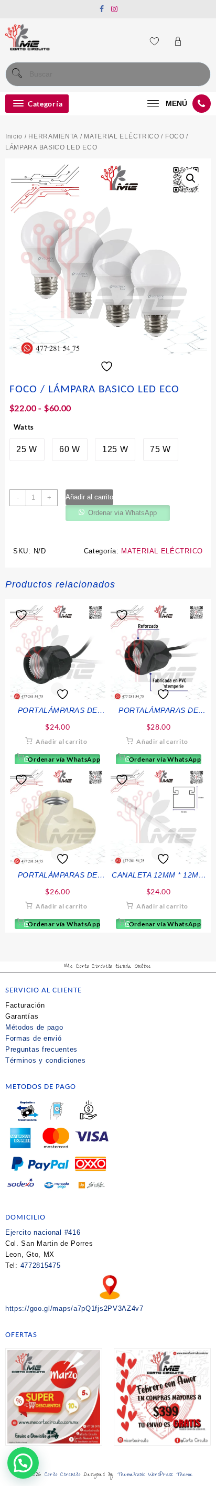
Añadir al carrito (89, 497)
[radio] (27, 449)
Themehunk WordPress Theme (155, 1475)
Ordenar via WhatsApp (122, 513)
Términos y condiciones (45, 1060)
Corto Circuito (63, 1475)
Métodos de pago (34, 1027)
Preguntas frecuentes (41, 1049)
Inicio (14, 136)
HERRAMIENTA (53, 136)
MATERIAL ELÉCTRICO (121, 136)
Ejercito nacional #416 (42, 1232)
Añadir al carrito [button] (62, 741)
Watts (24, 427)
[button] (190, 178)
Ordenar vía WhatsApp (63, 759)
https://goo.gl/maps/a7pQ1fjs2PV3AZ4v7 (74, 1308)
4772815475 (40, 1265)
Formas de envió (33, 1038)
